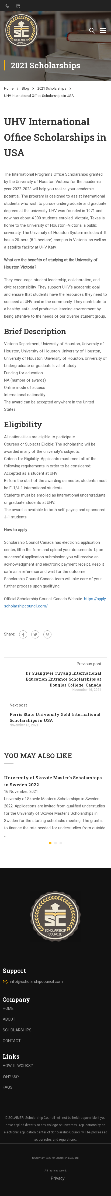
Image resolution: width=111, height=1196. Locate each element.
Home (8, 88)
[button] (50, 843)
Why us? (11, 1076)
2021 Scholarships (51, 88)
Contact (12, 1040)
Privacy (58, 1178)
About (9, 1019)
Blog (25, 88)
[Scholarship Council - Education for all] (21, 30)
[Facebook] (23, 634)
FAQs (7, 1087)
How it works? (18, 1065)
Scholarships (17, 1030)
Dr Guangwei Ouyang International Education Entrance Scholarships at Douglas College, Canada (63, 679)
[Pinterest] (47, 634)
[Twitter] (35, 634)
